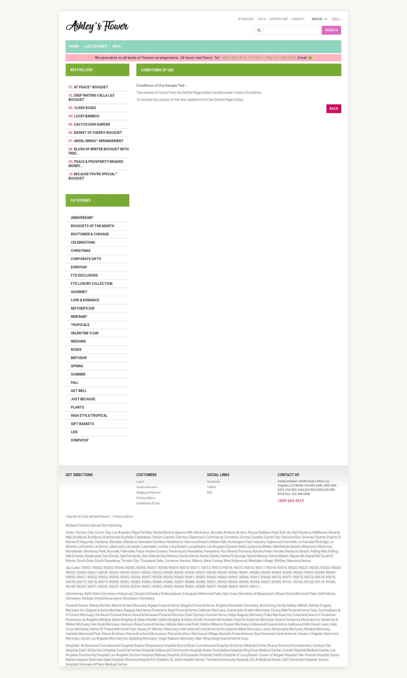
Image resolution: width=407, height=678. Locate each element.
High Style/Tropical (89, 415)
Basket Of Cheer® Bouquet (98, 133)
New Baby (79, 317)
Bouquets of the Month (92, 226)
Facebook (213, 481)
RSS (209, 492)
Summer (78, 374)
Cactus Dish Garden (92, 124)
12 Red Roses (85, 108)
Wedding (78, 341)
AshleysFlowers (99, 516)
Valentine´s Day (85, 333)
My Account (246, 19)
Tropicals (80, 325)
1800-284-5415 (233, 58)
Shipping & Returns (148, 492)
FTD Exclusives (84, 275)
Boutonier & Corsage (90, 234)
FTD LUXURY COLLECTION (91, 284)
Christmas (80, 251)
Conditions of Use (148, 503)
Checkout (298, 19)
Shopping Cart (278, 19)
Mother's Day (83, 308)
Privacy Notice (145, 498)
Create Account (146, 487)
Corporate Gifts (86, 259)
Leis (74, 432)
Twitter (211, 487)
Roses (76, 349)
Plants (77, 407)
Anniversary (82, 218)
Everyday (79, 267)
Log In (261, 19)
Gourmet (79, 292)
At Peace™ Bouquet (91, 87)
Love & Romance (85, 300)
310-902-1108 (259, 58)
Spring (77, 366)
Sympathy (80, 440)
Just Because (83, 399)
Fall (74, 382)
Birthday (79, 358)
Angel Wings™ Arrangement (98, 141)
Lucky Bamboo (86, 116)
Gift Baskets (82, 424)
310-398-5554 (284, 58)
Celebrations (83, 242)
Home (73, 46)
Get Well (79, 391)
